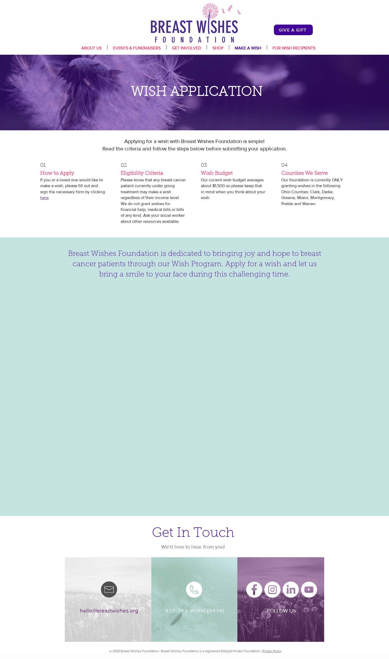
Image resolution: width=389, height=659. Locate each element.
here (44, 197)
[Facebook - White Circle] (254, 590)
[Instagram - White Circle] (272, 590)
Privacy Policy (272, 651)
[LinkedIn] (291, 590)
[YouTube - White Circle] (309, 590)
